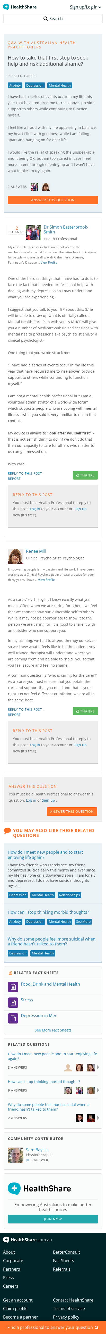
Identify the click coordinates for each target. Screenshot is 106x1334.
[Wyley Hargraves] (91, 1117)
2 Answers (17, 1118)
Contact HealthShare (73, 1300)
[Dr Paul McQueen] (68, 1090)
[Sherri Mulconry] (91, 1090)
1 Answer (39, 1160)
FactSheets (63, 1260)
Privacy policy (66, 1317)
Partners (11, 1269)
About (9, 1252)
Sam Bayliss (37, 1150)
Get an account (18, 1300)
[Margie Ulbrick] (91, 1067)
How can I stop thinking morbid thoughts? (48, 912)
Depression (34, 85)
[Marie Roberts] (68, 1067)
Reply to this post (25, 473)
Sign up (49, 800)
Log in (31, 800)
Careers (10, 1286)
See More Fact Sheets (53, 1030)
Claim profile (15, 1308)
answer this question (53, 200)
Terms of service (69, 1308)
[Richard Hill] (79, 1117)
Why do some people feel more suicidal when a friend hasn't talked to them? (51, 941)
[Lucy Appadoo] (79, 1067)
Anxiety (15, 85)
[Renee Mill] (46, 186)
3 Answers (17, 1067)
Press (8, 1277)
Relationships (69, 895)
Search (56, 18)
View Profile (49, 262)
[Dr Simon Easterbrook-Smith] (34, 186)
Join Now (53, 1219)
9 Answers (17, 1090)
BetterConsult (66, 1252)
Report (14, 478)
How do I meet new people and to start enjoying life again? (45, 854)
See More (83, 921)
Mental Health (60, 85)
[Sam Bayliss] (17, 1155)
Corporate (13, 1260)
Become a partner (20, 1317)
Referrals (61, 1269)
